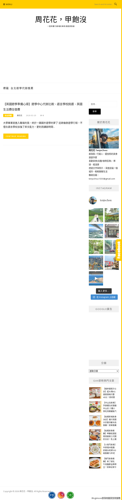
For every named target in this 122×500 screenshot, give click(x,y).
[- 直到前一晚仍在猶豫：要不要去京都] (96, 247)
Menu (9, 4)
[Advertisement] (61, 59)
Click (119, 250)
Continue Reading (16, 136)
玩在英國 (8, 115)
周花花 (19, 115)
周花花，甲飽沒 (61, 20)
